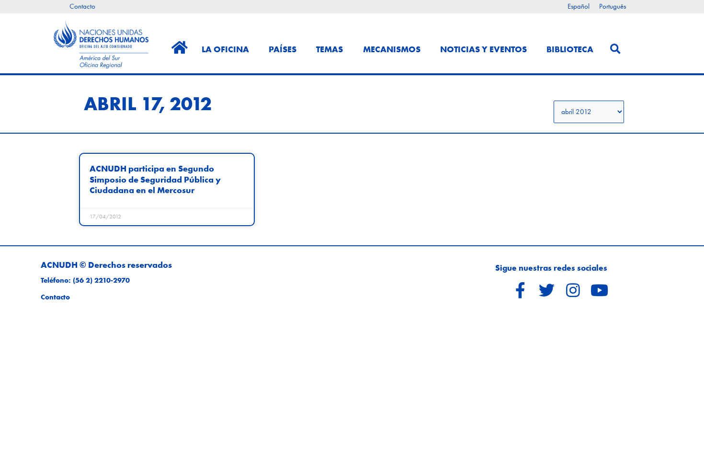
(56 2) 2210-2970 (101, 280)
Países (282, 49)
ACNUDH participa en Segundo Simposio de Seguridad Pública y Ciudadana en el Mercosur (155, 179)
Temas (329, 49)
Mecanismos (391, 49)
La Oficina (225, 49)
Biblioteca (569, 49)
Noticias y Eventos (483, 49)
